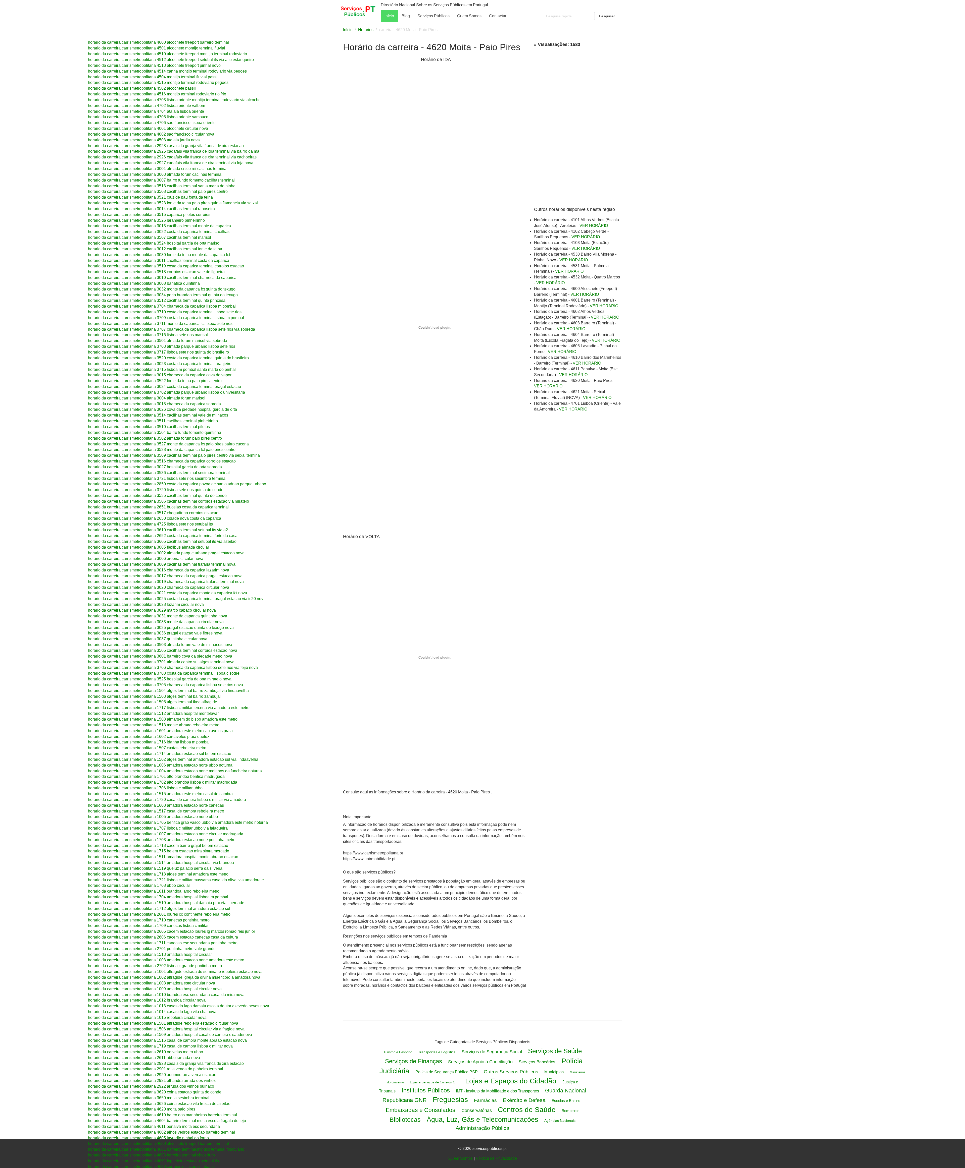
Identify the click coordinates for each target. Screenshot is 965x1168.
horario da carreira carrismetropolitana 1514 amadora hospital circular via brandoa (161, 862)
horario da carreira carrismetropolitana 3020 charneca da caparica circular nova (158, 587)
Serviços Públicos (433, 16)
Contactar (497, 16)
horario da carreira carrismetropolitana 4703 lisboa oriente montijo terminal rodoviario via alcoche (174, 100)
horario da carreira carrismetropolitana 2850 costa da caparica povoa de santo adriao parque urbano (177, 484)
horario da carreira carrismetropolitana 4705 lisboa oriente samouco (148, 117)
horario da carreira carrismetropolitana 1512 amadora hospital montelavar (153, 713)
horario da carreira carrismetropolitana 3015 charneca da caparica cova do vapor (159, 375)
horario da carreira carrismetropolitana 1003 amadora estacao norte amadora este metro (166, 960)
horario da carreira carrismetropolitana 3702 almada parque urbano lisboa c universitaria (166, 392)
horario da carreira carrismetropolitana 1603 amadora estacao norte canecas (156, 805)
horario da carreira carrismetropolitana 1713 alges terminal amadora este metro (158, 874)
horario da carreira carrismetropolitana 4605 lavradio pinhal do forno (148, 1138)
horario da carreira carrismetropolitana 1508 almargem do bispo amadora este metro (162, 719)
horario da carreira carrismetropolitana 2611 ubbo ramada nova (144, 1058)
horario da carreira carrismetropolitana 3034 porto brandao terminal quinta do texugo (163, 295)
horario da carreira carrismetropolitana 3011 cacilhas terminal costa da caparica (158, 260)
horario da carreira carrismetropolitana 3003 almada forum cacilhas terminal (155, 174)
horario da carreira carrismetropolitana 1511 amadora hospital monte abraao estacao (163, 857)
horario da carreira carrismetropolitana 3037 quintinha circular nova (147, 639)
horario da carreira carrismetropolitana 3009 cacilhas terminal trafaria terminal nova (161, 564)
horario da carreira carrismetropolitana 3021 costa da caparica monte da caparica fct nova (167, 593)
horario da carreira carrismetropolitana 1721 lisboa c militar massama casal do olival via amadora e (176, 880)
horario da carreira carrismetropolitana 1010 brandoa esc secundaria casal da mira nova (166, 994)
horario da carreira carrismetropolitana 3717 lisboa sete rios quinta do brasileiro (158, 352)
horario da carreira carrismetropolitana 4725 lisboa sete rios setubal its (150, 524)
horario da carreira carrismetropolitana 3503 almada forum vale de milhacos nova (160, 645)
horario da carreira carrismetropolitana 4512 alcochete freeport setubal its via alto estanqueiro (171, 59)
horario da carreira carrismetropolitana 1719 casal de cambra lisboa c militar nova (160, 1046)
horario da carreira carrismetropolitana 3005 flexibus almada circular (148, 547)
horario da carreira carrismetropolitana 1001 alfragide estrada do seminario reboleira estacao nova (175, 971)
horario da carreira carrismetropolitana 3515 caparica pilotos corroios (149, 214)
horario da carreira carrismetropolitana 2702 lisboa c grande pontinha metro (155, 966)
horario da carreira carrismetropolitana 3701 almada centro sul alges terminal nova (161, 662)
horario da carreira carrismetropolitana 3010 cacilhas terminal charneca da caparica (162, 277)
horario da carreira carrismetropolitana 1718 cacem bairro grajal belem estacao (158, 845)
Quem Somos (469, 16)
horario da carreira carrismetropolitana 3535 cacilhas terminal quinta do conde (157, 495)
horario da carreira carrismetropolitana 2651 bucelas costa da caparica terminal (158, 507)
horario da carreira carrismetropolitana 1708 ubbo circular (139, 885)
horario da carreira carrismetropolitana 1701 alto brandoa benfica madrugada (156, 776)
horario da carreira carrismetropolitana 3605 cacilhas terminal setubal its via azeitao (162, 541)
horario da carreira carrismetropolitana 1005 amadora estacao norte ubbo (153, 816)
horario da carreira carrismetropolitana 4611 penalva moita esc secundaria (154, 1126)
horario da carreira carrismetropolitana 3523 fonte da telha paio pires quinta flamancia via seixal (173, 203)
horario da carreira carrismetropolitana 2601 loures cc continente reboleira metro (159, 914)
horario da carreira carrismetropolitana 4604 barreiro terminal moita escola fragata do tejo (167, 1121)
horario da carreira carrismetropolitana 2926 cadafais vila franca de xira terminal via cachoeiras (172, 157)
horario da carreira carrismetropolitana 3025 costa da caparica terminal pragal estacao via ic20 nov (175, 599)
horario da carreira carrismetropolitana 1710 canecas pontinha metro (149, 920)
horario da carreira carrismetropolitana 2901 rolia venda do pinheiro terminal (155, 1069)
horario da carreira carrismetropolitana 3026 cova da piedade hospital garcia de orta (162, 409)
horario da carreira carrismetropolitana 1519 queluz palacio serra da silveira (155, 868)
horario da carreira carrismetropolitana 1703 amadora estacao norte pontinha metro (161, 840)
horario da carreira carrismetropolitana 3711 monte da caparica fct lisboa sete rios (160, 323)
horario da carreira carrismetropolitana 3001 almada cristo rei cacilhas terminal (157, 168)
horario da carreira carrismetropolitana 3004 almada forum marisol (146, 398)
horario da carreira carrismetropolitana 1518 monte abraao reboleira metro (153, 725)
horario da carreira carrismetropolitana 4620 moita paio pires (141, 1109)
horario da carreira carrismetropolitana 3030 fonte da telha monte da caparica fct (159, 255)
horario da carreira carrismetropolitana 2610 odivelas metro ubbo (145, 1052)
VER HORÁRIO (594, 225)
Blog (406, 16)
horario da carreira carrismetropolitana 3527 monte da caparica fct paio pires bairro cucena (168, 444)
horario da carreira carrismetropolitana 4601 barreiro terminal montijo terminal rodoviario (166, 1149)
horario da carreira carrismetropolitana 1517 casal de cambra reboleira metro (156, 811)
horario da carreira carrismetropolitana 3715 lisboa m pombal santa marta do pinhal (162, 369)
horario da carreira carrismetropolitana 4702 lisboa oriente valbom (146, 105)
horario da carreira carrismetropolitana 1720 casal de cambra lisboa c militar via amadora (167, 799)
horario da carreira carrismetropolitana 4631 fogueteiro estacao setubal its (153, 1161)
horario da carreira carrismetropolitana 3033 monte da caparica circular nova (156, 622)
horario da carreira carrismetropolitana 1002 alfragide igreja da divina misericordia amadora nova (174, 977)
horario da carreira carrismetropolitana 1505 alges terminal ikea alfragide (152, 702)
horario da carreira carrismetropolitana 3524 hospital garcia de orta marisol (154, 243)
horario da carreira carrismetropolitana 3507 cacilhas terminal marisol (149, 237)
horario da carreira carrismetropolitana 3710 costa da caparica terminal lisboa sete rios (165, 312)
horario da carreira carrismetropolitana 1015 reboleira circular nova (147, 1017)
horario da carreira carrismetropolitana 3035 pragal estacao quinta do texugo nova (161, 627)
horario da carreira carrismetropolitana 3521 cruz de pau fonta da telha (150, 197)
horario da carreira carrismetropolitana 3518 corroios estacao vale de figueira (156, 272)
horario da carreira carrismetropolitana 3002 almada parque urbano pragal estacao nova (166, 553)
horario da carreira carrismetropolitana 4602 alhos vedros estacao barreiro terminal (161, 1132)
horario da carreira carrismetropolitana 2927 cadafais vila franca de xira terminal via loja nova (170, 163)
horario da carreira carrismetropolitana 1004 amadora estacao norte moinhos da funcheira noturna (175, 771)
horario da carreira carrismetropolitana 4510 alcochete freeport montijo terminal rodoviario (167, 54)
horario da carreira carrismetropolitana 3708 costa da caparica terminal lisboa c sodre (163, 673)
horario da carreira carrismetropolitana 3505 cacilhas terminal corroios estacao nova (162, 650)
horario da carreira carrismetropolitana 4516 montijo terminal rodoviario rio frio (157, 94)
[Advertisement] (380, 135)
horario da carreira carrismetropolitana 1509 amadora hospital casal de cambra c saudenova (170, 1034)
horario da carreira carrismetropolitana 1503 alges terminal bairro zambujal (154, 696)
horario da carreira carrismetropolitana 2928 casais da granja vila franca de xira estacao (166, 146)
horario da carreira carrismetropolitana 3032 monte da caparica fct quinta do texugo (161, 289)
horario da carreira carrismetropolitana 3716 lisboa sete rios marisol (148, 335)
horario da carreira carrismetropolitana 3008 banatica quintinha (144, 283)
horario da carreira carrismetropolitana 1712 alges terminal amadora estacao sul (159, 908)
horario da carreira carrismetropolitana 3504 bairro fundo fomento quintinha (154, 432)
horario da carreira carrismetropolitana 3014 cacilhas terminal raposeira (151, 209)
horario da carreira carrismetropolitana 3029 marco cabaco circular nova (152, 610)
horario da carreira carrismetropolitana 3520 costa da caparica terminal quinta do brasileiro (168, 358)
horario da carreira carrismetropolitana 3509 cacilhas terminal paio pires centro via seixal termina (174, 455)
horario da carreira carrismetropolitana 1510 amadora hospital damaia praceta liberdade (166, 903)
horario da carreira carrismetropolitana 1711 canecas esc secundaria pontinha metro (162, 943)
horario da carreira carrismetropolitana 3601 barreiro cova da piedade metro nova (160, 656)
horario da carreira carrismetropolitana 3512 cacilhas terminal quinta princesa (156, 300)
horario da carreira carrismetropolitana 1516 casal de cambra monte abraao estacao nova (167, 1040)
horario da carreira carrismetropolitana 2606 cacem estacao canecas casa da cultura (163, 937)
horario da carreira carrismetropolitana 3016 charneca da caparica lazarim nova (158, 570)
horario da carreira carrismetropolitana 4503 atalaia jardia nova (144, 140)
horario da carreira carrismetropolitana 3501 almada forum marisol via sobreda (157, 340)
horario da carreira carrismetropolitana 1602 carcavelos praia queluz (148, 736)
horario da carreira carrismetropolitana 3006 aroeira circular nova (145, 558)
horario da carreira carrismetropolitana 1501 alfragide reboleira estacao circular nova (163, 1023)
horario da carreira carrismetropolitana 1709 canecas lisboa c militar (148, 925)
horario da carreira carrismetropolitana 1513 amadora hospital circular (150, 954)
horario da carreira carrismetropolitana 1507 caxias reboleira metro (147, 748)
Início (389, 16)
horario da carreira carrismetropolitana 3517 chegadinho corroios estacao (153, 513)
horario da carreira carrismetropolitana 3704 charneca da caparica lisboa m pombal (162, 306)
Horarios (365, 30)
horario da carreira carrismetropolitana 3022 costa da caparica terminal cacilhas (158, 231)
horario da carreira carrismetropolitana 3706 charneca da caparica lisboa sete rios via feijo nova (173, 667)
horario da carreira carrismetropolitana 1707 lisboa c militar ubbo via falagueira (158, 828)
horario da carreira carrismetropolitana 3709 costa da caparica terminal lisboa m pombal (166, 318)
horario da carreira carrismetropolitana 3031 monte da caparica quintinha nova (157, 616)
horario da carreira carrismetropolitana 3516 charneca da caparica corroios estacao (162, 461)
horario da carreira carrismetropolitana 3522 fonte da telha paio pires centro (155, 381)
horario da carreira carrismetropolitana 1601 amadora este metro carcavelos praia (160, 731)
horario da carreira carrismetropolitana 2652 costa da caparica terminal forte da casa (162, 536)
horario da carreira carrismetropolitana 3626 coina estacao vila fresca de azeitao (159, 1103)
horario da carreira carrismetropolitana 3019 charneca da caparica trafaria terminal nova (166, 581)
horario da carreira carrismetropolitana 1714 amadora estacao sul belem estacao (159, 753)
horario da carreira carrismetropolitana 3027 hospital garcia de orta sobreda (155, 467)
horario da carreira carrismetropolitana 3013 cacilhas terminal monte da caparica (159, 226)
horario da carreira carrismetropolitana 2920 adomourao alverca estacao (152, 1075)
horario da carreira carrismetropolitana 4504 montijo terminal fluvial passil (153, 77)
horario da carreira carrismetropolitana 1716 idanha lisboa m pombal (149, 742)
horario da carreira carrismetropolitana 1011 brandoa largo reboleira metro (153, 891)
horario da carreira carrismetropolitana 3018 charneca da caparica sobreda (154, 404)
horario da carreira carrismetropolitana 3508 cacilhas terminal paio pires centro (158, 191)
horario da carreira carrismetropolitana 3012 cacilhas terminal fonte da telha (155, 249)
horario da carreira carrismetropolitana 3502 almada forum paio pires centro (155, 438)
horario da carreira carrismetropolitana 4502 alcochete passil (142, 88)
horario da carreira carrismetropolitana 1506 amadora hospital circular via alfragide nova (166, 1029)
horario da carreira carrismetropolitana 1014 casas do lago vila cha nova (152, 1012)
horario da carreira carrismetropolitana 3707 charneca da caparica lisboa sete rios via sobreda (171, 329)
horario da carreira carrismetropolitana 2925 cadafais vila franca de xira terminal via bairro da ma (173, 151)
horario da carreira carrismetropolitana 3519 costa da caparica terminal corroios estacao (166, 266)
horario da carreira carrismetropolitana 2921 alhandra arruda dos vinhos (152, 1080)
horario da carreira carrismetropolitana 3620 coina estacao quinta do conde (154, 1092)
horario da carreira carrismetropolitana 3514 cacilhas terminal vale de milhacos (158, 415)
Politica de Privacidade (496, 1158)
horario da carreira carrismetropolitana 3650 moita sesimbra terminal (148, 1098)
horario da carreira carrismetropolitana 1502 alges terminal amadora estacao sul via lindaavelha (173, 759)
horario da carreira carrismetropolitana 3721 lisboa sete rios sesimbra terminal (157, 478)
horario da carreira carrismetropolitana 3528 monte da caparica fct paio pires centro (161, 449)
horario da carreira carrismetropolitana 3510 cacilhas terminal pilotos (149, 427)
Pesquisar (607, 16)
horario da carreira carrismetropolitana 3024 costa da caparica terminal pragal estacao (164, 386)
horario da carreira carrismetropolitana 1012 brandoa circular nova (147, 1000)
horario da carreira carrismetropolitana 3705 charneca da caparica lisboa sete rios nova (165, 685)
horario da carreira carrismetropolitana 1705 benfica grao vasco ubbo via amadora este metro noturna (178, 822)
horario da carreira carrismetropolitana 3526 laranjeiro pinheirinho (146, 220)
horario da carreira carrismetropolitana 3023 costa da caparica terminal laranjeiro (159, 364)
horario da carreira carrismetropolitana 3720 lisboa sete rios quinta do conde (155, 490)
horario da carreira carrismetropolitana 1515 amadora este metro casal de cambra (160, 794)
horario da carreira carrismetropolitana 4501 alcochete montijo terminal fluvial (156, 48)
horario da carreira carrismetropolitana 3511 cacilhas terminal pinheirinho (153, 421)
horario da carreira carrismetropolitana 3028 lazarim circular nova (146, 604)
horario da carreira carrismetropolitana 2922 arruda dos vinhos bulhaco (151, 1086)
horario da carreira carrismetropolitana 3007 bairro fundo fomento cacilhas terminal (161, 180)
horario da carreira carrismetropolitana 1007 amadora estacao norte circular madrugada (165, 834)
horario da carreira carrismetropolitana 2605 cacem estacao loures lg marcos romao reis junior (171, 931)
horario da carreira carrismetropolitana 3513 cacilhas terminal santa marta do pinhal (162, 186)
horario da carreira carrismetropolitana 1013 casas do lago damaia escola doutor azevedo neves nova (178, 1006)
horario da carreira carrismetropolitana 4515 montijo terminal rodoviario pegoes (158, 82)
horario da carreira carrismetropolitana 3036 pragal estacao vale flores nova (155, 633)
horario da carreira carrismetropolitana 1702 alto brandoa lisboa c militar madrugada (162, 782)
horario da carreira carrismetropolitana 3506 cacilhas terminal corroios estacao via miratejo (168, 501)
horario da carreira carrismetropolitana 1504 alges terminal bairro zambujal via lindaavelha (168, 690)
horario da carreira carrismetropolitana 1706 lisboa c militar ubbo (145, 788)
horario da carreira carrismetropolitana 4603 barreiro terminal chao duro (151, 1155)
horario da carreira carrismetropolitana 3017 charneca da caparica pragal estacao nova (165, 576)
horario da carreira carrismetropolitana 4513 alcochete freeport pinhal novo (154, 65)
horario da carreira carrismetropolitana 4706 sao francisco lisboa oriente (152, 123)
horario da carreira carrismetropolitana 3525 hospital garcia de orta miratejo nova (159, 679)
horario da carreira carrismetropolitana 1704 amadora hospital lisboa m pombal (158, 897)
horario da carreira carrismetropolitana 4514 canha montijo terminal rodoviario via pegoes (167, 71)
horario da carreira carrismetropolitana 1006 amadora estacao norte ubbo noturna (160, 765)
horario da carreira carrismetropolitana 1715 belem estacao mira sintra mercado (158, 851)
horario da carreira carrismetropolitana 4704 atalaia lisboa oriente (146, 111)
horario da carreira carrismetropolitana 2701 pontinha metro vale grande (152, 949)
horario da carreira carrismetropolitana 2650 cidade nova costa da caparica (154, 518)
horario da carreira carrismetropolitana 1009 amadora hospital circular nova (155, 989)
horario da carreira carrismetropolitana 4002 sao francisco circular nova (151, 134)
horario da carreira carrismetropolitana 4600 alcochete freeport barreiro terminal (158, 42)
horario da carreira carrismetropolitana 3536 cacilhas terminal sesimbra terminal (159, 473)
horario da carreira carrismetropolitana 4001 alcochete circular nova (148, 128)
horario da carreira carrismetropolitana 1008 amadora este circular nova (151, 983)
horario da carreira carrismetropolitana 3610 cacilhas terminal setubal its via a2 (158, 530)
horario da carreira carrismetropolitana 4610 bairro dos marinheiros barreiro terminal (162, 1115)
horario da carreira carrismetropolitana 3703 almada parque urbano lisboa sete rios (161, 346)
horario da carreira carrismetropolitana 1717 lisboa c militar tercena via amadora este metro (169, 708)
